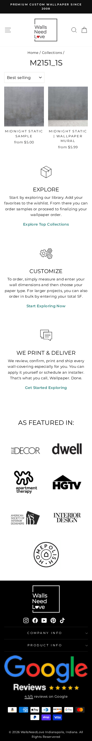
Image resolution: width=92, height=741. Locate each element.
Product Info (44, 645)
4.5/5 (29, 696)
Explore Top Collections (46, 224)
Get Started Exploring (46, 388)
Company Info (44, 633)
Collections (52, 53)
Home (32, 53)
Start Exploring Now (46, 306)
